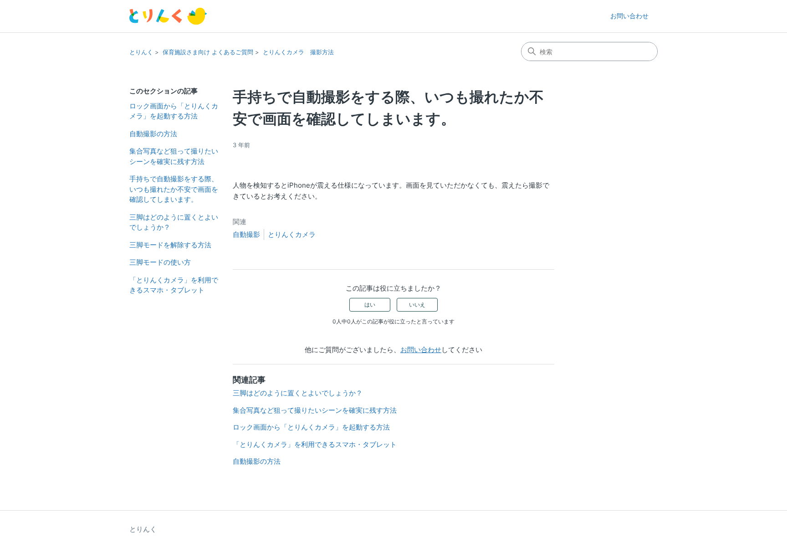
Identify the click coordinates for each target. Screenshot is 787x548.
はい (369, 304)
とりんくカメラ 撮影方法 (298, 52)
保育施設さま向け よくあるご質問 (208, 52)
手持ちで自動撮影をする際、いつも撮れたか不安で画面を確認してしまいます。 (173, 189)
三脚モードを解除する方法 (170, 245)
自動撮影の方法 (153, 133)
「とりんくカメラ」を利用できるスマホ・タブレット (173, 285)
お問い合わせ (629, 16)
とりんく (141, 52)
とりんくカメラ (292, 234)
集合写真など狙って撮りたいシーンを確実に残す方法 (173, 156)
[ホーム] (168, 16)
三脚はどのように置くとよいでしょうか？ (173, 222)
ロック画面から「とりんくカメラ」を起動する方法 (173, 111)
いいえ (417, 304)
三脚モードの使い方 (160, 262)
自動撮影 (246, 234)
